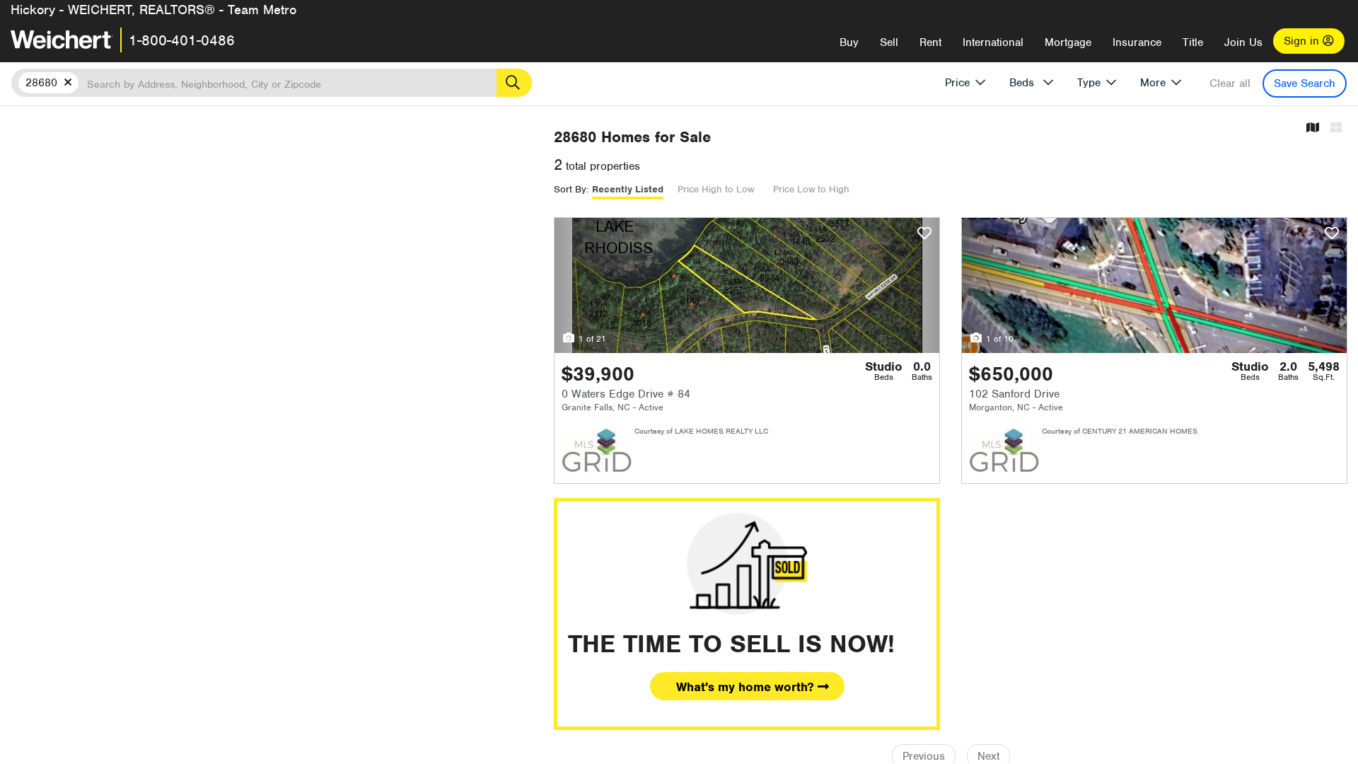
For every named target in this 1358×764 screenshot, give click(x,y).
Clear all (1229, 83)
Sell (889, 42)
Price (957, 83)
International (993, 42)
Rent (930, 42)
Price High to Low (716, 189)
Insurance (1137, 42)
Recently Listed (627, 189)
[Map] (1313, 128)
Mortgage (1068, 42)
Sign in (1303, 41)
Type (1089, 83)
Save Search (1304, 83)
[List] (1336, 128)
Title (1193, 42)
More (1153, 83)
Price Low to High (811, 189)
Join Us (1243, 42)
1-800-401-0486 (182, 40)
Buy (849, 42)
